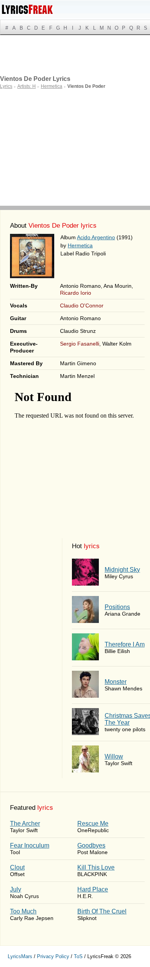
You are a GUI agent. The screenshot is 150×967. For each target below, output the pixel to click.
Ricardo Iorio (75, 293)
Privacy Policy (53, 956)
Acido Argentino (96, 237)
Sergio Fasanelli (79, 344)
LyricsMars (20, 956)
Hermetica (80, 245)
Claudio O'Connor (81, 305)
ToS (78, 956)
